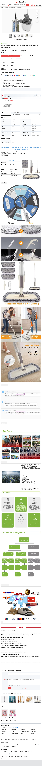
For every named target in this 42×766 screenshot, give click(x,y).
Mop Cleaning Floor (5, 753)
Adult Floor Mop (30, 753)
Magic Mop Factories (28, 751)
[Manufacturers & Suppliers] (21, 2)
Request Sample (18, 58)
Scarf (22, 733)
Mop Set (12, 751)
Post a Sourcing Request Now (30, 688)
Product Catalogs (15, 727)
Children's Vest (3, 731)
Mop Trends (17, 756)
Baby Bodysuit (33, 731)
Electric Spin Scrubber (14, 746)
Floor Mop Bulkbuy (24, 756)
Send (10, 688)
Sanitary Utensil (14, 7)
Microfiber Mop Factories (19, 751)
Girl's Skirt (12, 731)
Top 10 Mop (11, 756)
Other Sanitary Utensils (5, 744)
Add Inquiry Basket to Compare (21, 39)
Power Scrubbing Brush (5, 746)
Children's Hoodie (23, 729)
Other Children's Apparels (25, 731)
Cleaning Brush (19, 7)
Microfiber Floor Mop (22, 753)
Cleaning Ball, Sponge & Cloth (16, 744)
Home (2, 7)
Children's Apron (3, 729)
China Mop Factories (5, 751)
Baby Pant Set (3, 733)
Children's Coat (13, 729)
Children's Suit (33, 729)
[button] (37, 115)
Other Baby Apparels (14, 733)
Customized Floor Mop (13, 753)
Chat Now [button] (32, 55)
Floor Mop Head (4, 756)
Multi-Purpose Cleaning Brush (33, 744)
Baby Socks (33, 733)
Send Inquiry (10, 55)
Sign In (3, 107)
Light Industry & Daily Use (7, 7)
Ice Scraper (24, 744)
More (2, 735)
